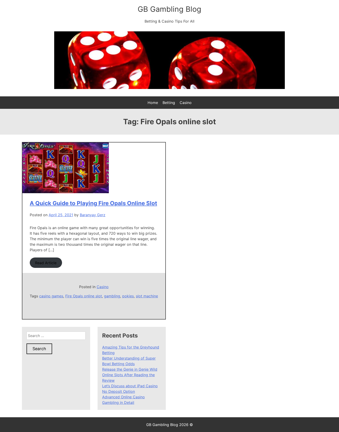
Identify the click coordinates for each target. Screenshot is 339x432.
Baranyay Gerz (92, 215)
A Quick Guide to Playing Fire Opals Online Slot (93, 203)
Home (153, 102)
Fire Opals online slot (83, 296)
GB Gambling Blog (169, 9)
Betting (169, 102)
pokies (128, 296)
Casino (186, 102)
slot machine (147, 296)
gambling (112, 296)
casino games (51, 296)
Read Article (45, 262)
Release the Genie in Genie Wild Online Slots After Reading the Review (129, 375)
